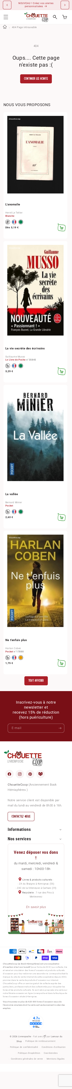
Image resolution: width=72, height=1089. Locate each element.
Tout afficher (36, 681)
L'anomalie (12, 204)
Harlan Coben (13, 648)
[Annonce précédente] (7, 5)
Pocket (9, 505)
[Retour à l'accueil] (5, 27)
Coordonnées (51, 1053)
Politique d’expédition (29, 1053)
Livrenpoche (24, 1036)
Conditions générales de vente (27, 1059)
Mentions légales (56, 1059)
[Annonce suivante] (65, 5)
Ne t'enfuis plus (16, 640)
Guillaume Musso (15, 356)
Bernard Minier (13, 502)
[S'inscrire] (60, 728)
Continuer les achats (36, 79)
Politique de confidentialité (24, 1047)
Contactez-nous (21, 816)
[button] (5, 17)
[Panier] (64, 17)
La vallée (11, 494)
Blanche (9, 216)
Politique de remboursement (40, 1041)
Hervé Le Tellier (14, 212)
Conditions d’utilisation (54, 1047)
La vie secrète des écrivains (25, 348)
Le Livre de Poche (15, 359)
